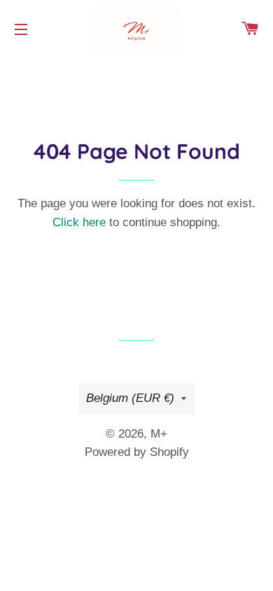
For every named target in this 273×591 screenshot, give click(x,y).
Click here (79, 222)
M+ (158, 433)
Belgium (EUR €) (130, 398)
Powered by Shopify (137, 452)
